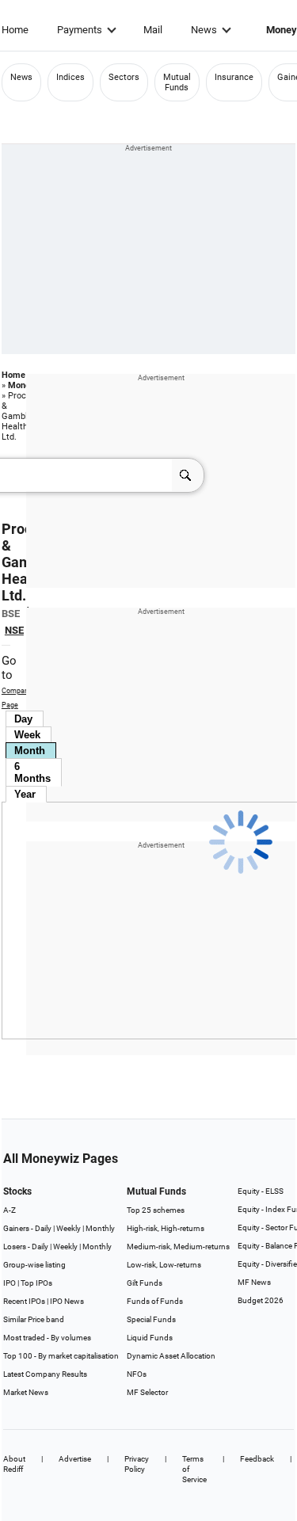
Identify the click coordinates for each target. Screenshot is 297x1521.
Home (15, 30)
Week (27, 735)
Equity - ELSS (261, 1191)
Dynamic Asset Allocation (171, 1356)
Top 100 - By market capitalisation (61, 1356)
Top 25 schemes (156, 1210)
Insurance (234, 77)
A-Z (9, 1210)
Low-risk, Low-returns (164, 1265)
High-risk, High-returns (165, 1228)
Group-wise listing (34, 1265)
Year (25, 794)
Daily (43, 1228)
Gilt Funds (144, 1283)
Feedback (257, 1459)
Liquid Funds (150, 1337)
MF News (254, 1282)
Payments (79, 30)
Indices (70, 77)
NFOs (137, 1374)
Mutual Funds (177, 82)
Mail (152, 30)
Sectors (124, 77)
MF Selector (147, 1392)
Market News (25, 1392)
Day (23, 719)
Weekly (68, 1228)
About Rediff (14, 1464)
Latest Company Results (45, 1374)
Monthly (100, 1228)
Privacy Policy (136, 1464)
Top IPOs (36, 1283)
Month (29, 751)
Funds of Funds (155, 1301)
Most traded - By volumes (47, 1337)
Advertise (75, 1459)
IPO (9, 1283)
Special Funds (151, 1319)
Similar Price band (33, 1319)
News (204, 30)
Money (21, 385)
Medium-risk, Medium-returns (178, 1246)
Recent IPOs (24, 1301)
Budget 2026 (261, 1300)
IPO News (67, 1301)
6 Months (32, 772)
